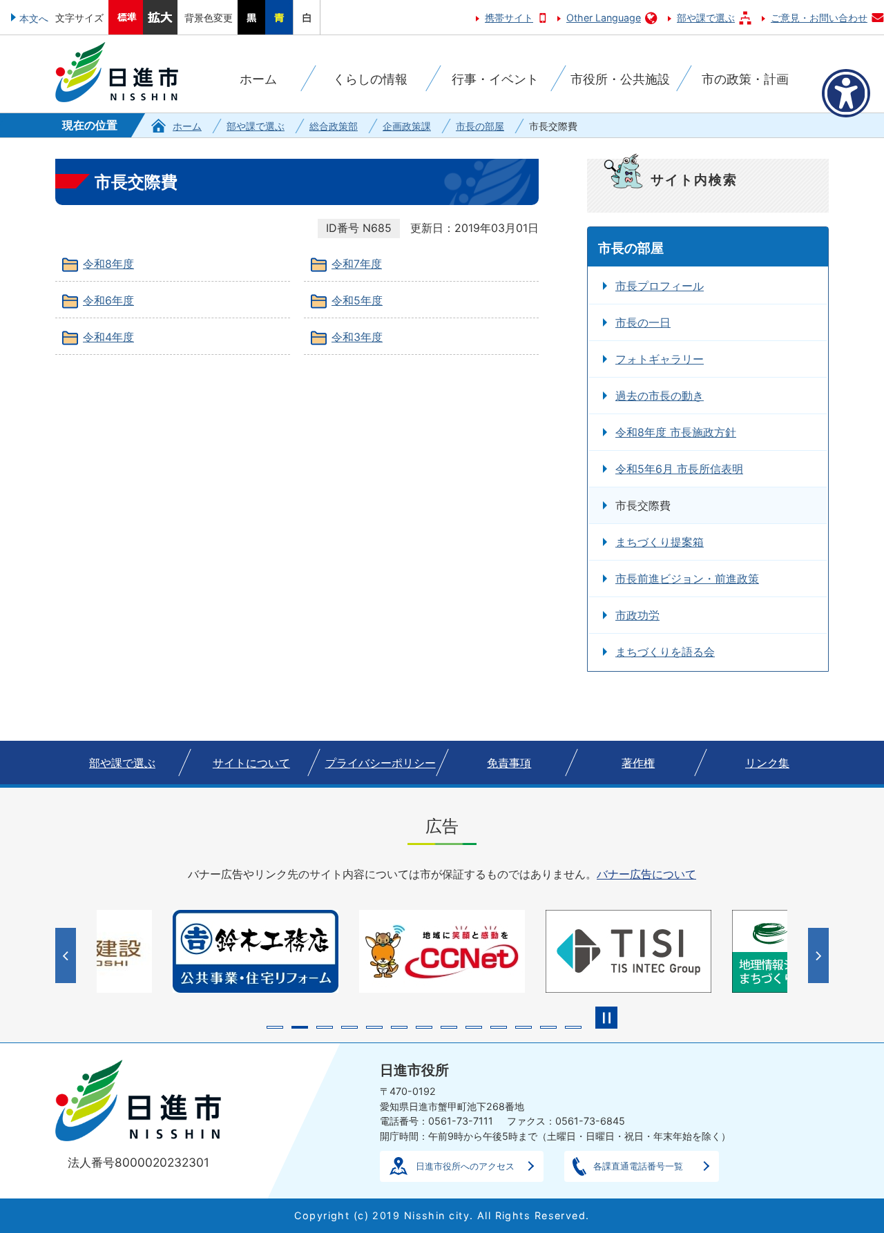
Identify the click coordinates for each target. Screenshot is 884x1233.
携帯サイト (509, 17)
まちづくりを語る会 (665, 652)
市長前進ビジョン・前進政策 (687, 578)
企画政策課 (407, 126)
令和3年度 (357, 337)
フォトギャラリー (659, 359)
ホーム (187, 126)
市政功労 (637, 615)
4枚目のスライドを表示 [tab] (349, 1027)
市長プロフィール (659, 286)
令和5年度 (357, 300)
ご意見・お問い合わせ (819, 17)
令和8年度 (108, 264)
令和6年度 (108, 300)
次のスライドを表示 (820, 955)
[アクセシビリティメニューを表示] (846, 93)
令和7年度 (357, 264)
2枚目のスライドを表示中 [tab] (299, 1027)
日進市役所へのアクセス (465, 1166)
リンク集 (767, 763)
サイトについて (251, 763)
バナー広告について (646, 874)
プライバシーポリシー (380, 763)
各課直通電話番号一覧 (638, 1166)
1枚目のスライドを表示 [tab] (275, 1027)
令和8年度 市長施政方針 (675, 432)
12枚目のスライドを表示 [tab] (548, 1027)
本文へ (33, 18)
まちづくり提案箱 (659, 542)
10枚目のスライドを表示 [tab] (498, 1027)
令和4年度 (108, 337)
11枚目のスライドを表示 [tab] (523, 1027)
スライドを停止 (606, 1018)
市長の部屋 (480, 126)
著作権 (638, 763)
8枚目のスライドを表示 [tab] (449, 1027)
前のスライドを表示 (67, 955)
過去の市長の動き (659, 395)
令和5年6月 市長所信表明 (679, 469)
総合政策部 (333, 126)
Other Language (603, 17)
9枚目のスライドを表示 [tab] (473, 1027)
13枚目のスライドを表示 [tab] (573, 1027)
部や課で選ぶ (706, 17)
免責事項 (509, 763)
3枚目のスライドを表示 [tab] (324, 1027)
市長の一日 (643, 322)
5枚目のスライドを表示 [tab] (374, 1027)
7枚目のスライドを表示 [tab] (424, 1027)
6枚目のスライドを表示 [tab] (399, 1027)
